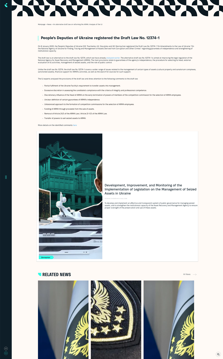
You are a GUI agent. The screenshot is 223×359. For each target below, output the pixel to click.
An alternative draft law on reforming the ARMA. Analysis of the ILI (77, 24)
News (49, 24)
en (6, 353)
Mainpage (41, 24)
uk (6, 348)
